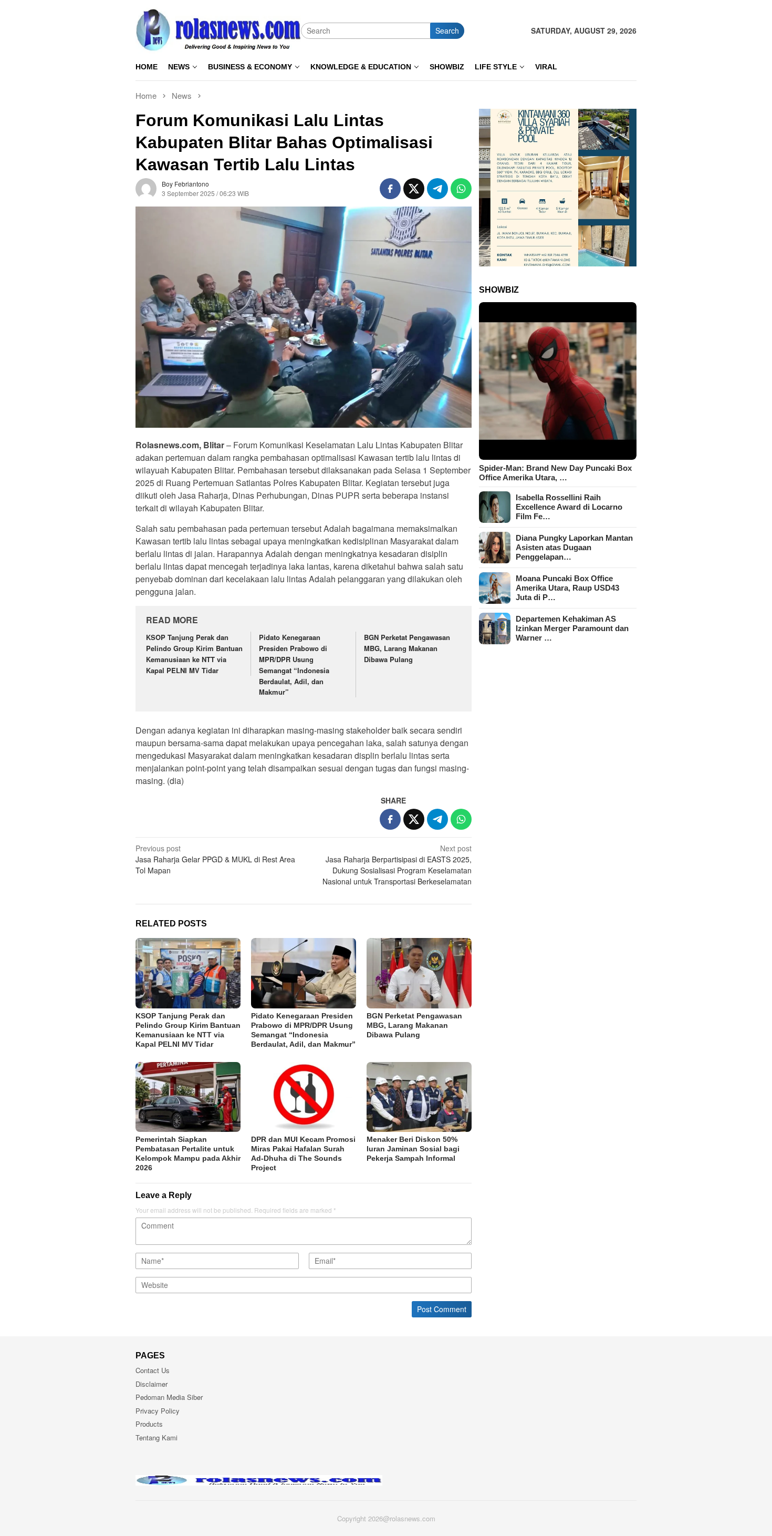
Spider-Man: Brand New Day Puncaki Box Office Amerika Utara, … (555, 472)
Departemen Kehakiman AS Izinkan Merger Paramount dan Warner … (572, 628)
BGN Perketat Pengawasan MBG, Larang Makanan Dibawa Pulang (407, 648)
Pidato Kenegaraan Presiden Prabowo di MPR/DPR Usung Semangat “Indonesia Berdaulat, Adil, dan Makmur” (294, 664)
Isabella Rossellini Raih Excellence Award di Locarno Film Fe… (569, 507)
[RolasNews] (218, 29)
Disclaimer (151, 1384)
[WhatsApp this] (461, 188)
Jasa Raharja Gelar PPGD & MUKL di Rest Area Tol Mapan (215, 859)
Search (447, 30)
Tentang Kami (156, 1437)
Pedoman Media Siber (169, 1397)
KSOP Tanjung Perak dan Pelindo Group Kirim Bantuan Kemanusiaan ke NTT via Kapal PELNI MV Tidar (194, 653)
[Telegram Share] (437, 188)
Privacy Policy (157, 1411)
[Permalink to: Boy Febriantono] (146, 187)
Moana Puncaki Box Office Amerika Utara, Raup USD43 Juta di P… (567, 588)
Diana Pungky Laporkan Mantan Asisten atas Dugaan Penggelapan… (574, 547)
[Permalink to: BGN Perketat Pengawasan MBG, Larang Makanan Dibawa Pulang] (419, 973)
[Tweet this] (413, 188)
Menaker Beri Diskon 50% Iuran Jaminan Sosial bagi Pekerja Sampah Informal (413, 1148)
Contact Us (152, 1370)
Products (149, 1424)
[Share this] (390, 188)
